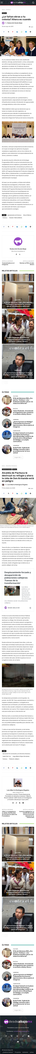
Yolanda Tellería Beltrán (15, 217)
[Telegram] (26, 32)
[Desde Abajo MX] (18, 2)
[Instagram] (17, 1036)
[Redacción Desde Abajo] (3, 23)
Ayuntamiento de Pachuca (14, 215)
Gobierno (18, 370)
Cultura (18, 300)
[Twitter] (12, 1036)
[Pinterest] (13, 32)
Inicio (3, 9)
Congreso (16, 445)
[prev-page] (3, 382)
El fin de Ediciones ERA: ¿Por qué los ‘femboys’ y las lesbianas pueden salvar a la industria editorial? (18, 304)
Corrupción (16, 430)
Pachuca (8, 9)
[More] (30, 32)
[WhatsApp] (21, 32)
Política (18, 335)
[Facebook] (4, 32)
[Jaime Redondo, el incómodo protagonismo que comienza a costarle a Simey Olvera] (18, 326)
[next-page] (6, 382)
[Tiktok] (23, 1036)
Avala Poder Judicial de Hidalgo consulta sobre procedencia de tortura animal (21, 450)
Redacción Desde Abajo (14, 23)
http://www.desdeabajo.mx (18, 251)
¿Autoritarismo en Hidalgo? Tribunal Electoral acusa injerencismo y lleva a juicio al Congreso (18, 375)
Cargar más (17, 457)
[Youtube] (18, 1042)
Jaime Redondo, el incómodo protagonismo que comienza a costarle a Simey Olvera (18, 339)
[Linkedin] (17, 32)
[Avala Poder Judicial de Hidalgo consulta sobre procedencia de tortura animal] (7, 449)
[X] (8, 32)
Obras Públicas (27, 215)
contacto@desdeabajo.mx (21, 1031)
